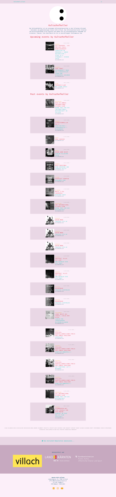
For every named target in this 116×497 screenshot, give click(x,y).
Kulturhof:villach (19, 1)
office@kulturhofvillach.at (58, 480)
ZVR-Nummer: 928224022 (58, 484)
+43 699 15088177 (58, 482)
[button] (101, 1)
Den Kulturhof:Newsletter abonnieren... (58, 441)
